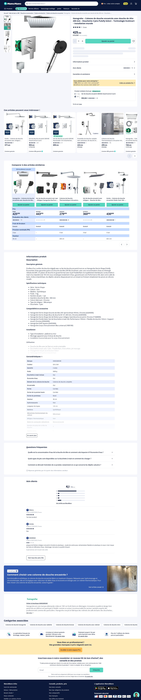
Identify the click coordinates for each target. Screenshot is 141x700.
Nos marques (53, 696)
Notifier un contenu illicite (12, 699)
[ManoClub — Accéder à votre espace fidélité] (125, 4)
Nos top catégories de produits (59, 690)
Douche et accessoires (27, 13)
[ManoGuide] (136, 695)
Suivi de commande (10, 687)
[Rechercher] (27, 3)
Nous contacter (9, 696)
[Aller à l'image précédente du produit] (16, 44)
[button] (104, 94)
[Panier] (136, 4)
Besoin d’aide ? (8, 693)
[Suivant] (135, 156)
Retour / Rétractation (10, 690)
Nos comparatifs (54, 693)
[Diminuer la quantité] (75, 41)
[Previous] (121, 244)
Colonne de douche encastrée (54, 13)
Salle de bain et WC (14, 13)
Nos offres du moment (56, 699)
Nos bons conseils (55, 687)
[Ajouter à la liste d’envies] (134, 41)
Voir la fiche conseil (95, 587)
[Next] (127, 244)
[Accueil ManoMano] (13, 4)
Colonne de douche (39, 13)
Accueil (6, 13)
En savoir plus (89, 676)
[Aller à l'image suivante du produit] (66, 44)
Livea (80, 104)
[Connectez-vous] (131, 4)
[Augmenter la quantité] (83, 41)
